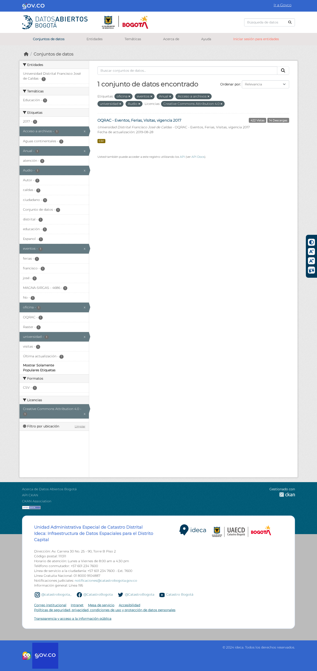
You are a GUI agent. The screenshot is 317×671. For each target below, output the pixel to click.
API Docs (197, 156)
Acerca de (171, 39)
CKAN (282, 494)
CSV (101, 140)
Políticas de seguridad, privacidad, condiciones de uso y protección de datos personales (104, 610)
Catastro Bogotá (179, 594)
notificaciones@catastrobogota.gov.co (106, 580)
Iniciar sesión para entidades (256, 39)
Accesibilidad (129, 605)
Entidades (95, 39)
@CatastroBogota (98, 594)
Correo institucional (50, 605)
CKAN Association (36, 501)
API (182, 156)
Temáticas (133, 39)
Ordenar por (230, 84)
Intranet (77, 605)
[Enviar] (289, 22)
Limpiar (80, 426)
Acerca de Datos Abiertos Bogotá (49, 489)
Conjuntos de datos (49, 39)
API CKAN (30, 495)
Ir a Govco (282, 5)
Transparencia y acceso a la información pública (72, 618)
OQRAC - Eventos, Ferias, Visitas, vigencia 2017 (139, 120)
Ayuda (206, 39)
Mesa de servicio (101, 605)
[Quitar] (129, 96)
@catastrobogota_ (56, 594)
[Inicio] (26, 54)
